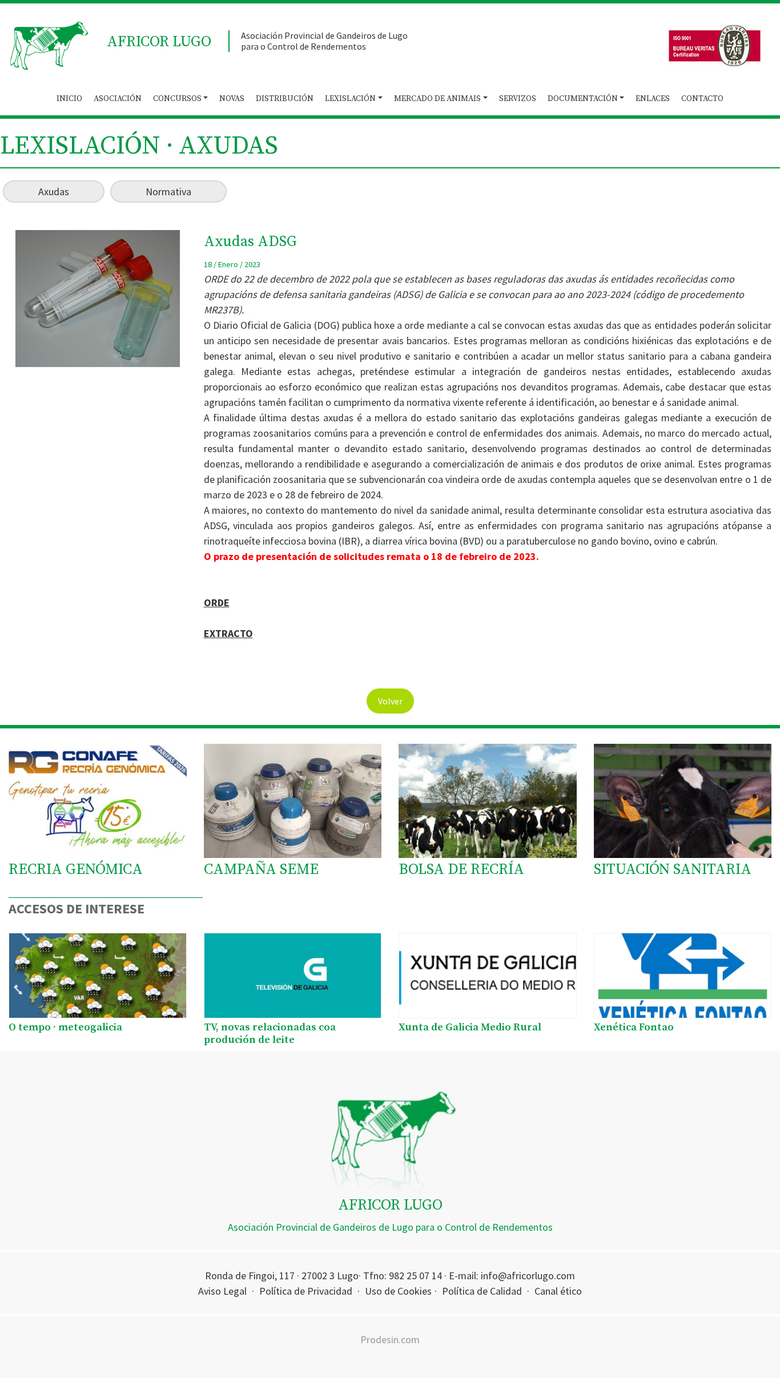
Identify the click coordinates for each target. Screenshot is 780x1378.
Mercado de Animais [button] (437, 99)
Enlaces (653, 99)
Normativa (168, 191)
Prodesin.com (390, 1339)
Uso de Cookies (398, 1291)
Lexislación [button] (350, 99)
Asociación (118, 99)
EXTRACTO (228, 633)
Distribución (284, 99)
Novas (231, 99)
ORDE (217, 602)
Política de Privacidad (305, 1291)
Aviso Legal (222, 1291)
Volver (390, 701)
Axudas (53, 191)
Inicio (69, 99)
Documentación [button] (583, 99)
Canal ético (558, 1291)
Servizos (517, 99)
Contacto (702, 99)
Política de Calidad (482, 1291)
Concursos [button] (177, 99)
